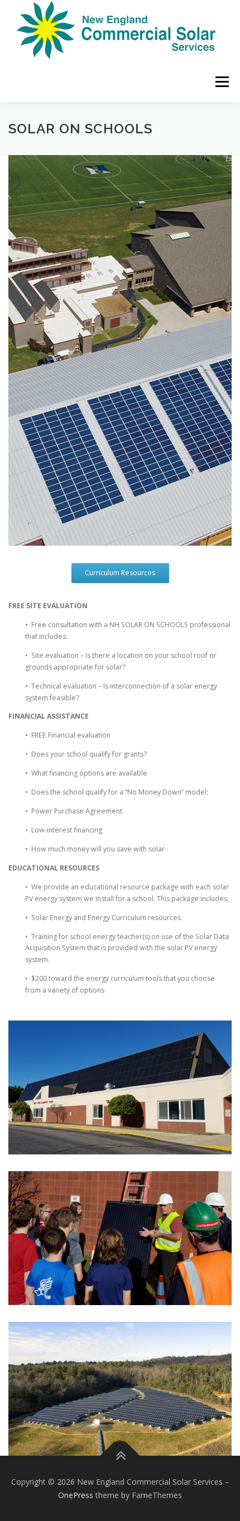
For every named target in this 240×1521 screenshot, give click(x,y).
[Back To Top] (120, 1456)
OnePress (75, 1495)
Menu (221, 81)
